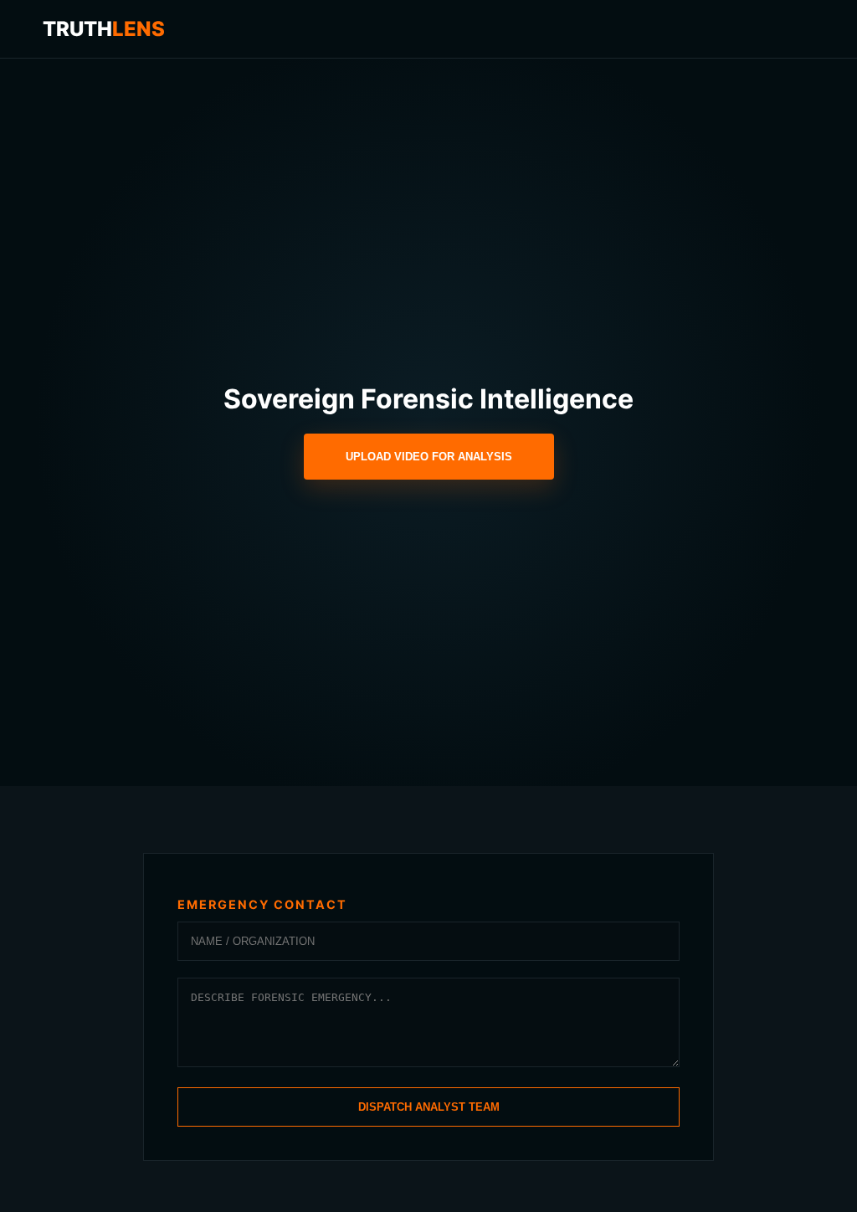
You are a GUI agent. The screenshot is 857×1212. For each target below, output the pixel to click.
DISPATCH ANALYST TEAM (429, 1107)
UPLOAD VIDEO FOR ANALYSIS (429, 456)
